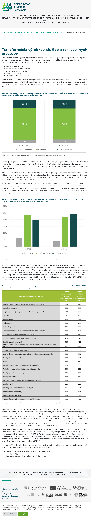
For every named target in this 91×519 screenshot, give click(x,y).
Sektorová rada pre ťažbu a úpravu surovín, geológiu (33, 32)
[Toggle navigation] (85, 7)
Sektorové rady (7, 32)
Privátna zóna (7, 487)
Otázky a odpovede (10, 496)
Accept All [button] (23, 514)
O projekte (6, 494)
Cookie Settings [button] (10, 514)
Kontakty (5, 498)
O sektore (58, 32)
